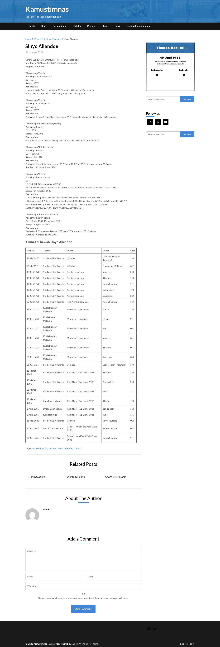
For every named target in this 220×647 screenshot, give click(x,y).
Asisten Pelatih (39, 448)
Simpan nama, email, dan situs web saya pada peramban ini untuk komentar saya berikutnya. (83, 598)
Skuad (105, 26)
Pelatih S (38, 39)
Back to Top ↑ (187, 643)
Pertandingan (60, 26)
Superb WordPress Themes (86, 643)
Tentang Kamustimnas (138, 26)
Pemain (91, 26)
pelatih (52, 448)
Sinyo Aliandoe (53, 39)
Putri (117, 26)
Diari (43, 26)
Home (28, 39)
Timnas (78, 448)
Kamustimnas (47, 9)
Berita (32, 26)
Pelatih (77, 26)
